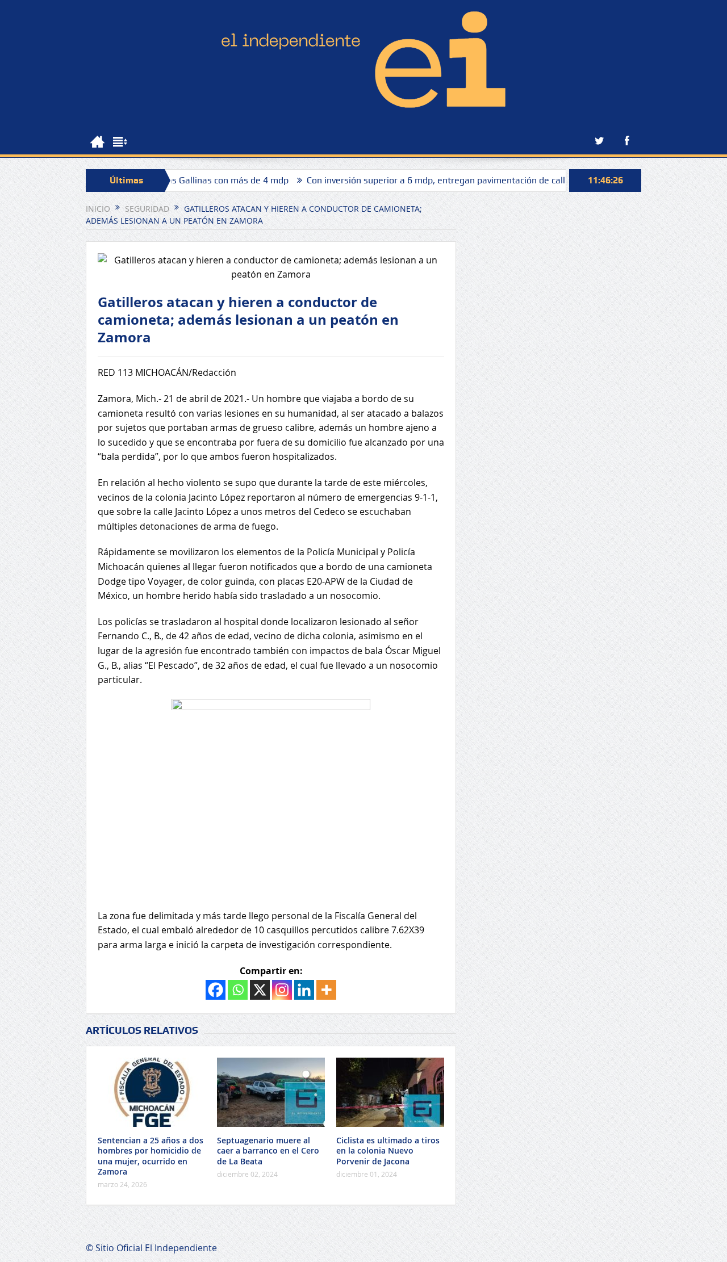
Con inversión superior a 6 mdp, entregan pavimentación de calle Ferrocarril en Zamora (455, 180)
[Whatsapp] (238, 990)
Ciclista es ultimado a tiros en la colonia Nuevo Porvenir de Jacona (388, 1150)
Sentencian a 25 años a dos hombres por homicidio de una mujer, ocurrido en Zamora (150, 1156)
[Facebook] (215, 990)
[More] (326, 990)
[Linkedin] (304, 990)
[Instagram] (282, 990)
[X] (260, 990)
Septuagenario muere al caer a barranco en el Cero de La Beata (268, 1150)
